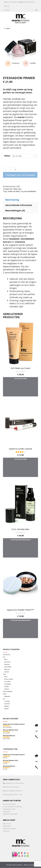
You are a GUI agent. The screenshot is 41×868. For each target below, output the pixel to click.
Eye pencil (7, 662)
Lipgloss (6, 706)
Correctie (7, 701)
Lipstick (6, 708)
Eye (20, 189)
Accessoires (6, 654)
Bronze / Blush (8, 679)
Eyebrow (7, 664)
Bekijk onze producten (10, 828)
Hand (4, 694)
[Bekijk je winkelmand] (36, 10)
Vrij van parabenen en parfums (12, 806)
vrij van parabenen (28, 191)
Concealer (7, 681)
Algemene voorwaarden (10, 814)
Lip (4, 699)
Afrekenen (6, 831)
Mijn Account (7, 824)
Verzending (6, 811)
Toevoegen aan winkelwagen (20, 174)
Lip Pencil (7, 704)
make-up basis (14, 191)
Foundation (7, 684)
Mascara (7, 669)
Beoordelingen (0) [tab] (15, 210)
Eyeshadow (7, 667)
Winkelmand (7, 826)
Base (16, 189)
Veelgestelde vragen (9, 809)
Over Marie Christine (9, 804)
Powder (6, 686)
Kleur (7, 155)
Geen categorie (7, 691)
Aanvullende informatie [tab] (18, 205)
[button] (34, 40)
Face (4, 674)
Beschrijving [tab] (12, 199)
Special (6, 672)
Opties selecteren (20, 378)
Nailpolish (7, 696)
